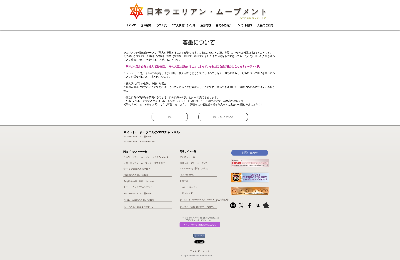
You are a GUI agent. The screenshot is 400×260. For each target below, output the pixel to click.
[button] (146, 25)
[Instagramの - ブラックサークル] (233, 205)
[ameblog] (266, 205)
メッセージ (132, 73)
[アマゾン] (258, 205)
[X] (241, 205)
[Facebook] (249, 205)
